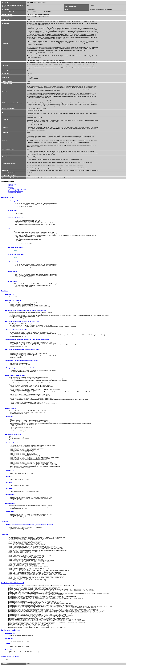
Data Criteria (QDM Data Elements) (17, 189)
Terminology (11, 188)
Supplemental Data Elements (15, 191)
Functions (10, 187)
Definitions (10, 185)
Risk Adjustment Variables (14, 192)
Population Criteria (12, 184)
